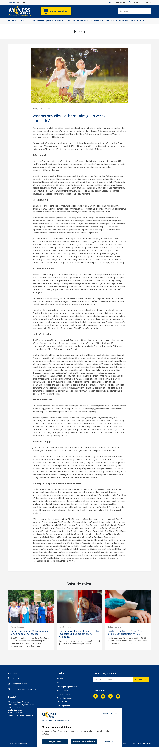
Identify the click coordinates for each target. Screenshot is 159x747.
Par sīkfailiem (47, 720)
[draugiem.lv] (118, 696)
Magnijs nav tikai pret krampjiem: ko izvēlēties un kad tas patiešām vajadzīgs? (79, 634)
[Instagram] (103, 696)
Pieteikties (140, 679)
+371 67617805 (19, 678)
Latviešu (105, 713)
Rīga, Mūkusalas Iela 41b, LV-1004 (26, 689)
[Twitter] (110, 696)
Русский (114, 713)
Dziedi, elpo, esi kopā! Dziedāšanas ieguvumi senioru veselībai (29, 632)
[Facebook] (95, 696)
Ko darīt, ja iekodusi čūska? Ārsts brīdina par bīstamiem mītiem (125, 632)
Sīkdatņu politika (128, 743)
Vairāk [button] (140, 20)
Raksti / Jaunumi (17, 627)
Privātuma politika (144, 743)
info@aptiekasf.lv (119, 2)
